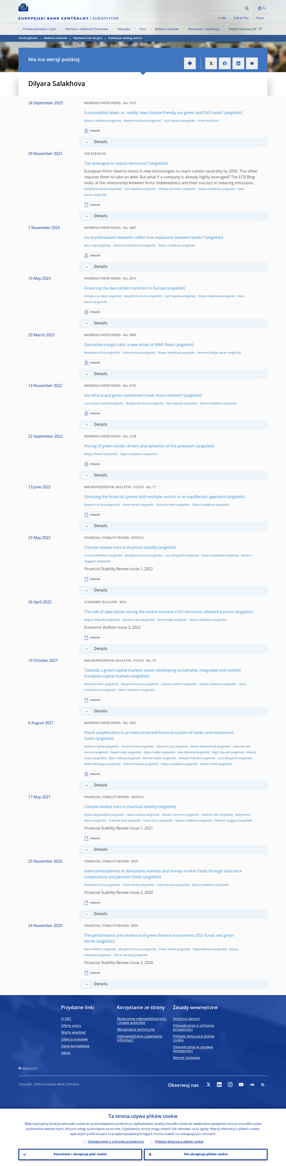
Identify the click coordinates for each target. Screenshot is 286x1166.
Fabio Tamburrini (129, 690)
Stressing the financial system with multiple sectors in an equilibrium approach (155, 497)
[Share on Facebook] (225, 63)
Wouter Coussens (173, 815)
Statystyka (123, 29)
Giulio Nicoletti (166, 505)
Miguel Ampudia (95, 620)
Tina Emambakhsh (96, 555)
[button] (254, 8)
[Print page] (190, 63)
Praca (260, 18)
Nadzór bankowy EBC (243, 29)
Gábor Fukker (152, 752)
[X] (208, 1084)
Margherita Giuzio (135, 121)
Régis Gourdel (221, 752)
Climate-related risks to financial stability (120, 548)
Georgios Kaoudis (190, 758)
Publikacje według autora (125, 38)
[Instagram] (230, 1084)
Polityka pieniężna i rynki (39, 29)
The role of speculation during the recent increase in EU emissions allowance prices (159, 612)
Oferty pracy (71, 1026)
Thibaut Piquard (133, 764)
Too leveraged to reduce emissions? (116, 164)
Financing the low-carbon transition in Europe (125, 288)
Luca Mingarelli (175, 555)
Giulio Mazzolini (208, 121)
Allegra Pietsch (94, 454)
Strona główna (28, 38)
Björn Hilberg (117, 758)
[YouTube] (241, 1084)
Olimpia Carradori (170, 189)
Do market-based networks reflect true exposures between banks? (144, 238)
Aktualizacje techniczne (136, 1029)
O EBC (222, 18)
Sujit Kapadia (172, 121)
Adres (65, 1053)
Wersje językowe (186, 1058)
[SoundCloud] (252, 1084)
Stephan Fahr (210, 815)
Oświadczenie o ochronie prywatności (116, 1142)
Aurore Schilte (130, 746)
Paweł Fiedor (119, 752)
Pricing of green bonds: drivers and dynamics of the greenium (139, 446)
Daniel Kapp (165, 620)
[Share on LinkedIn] (238, 63)
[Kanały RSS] (263, 1084)
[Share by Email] (252, 63)
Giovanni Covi (165, 746)
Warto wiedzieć (73, 1032)
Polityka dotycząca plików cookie (179, 1142)
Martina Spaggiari (226, 820)
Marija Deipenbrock (203, 746)
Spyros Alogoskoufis (97, 815)
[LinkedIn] (219, 1084)
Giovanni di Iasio (95, 505)
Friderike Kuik (118, 820)
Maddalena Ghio (95, 352)
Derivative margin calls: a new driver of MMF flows (129, 345)
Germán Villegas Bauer (212, 352)
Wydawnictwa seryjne (87, 38)
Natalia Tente (209, 764)
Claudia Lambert (172, 684)
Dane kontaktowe (75, 1046)
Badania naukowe (167, 29)
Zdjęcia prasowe (74, 1039)
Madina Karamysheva (127, 245)
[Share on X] (211, 63)
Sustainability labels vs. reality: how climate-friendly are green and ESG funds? (153, 113)
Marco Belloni (93, 949)
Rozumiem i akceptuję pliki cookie (80, 1154)
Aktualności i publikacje (203, 29)
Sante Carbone (136, 815)
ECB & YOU (241, 18)
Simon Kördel (131, 505)
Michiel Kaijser (152, 758)
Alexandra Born (94, 684)
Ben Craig (90, 245)
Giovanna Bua (131, 620)
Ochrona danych (186, 1019)
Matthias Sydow (94, 746)
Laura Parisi (151, 820)
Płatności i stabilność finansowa (87, 29)
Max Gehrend (186, 752)
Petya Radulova (203, 949)
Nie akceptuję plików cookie (206, 1154)
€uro (143, 29)
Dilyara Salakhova (95, 121)
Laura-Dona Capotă (96, 403)
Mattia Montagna (95, 764)
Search (247, 8)
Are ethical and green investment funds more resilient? (133, 396)
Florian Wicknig (124, 955)
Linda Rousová (131, 352)
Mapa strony (29, 1068)
